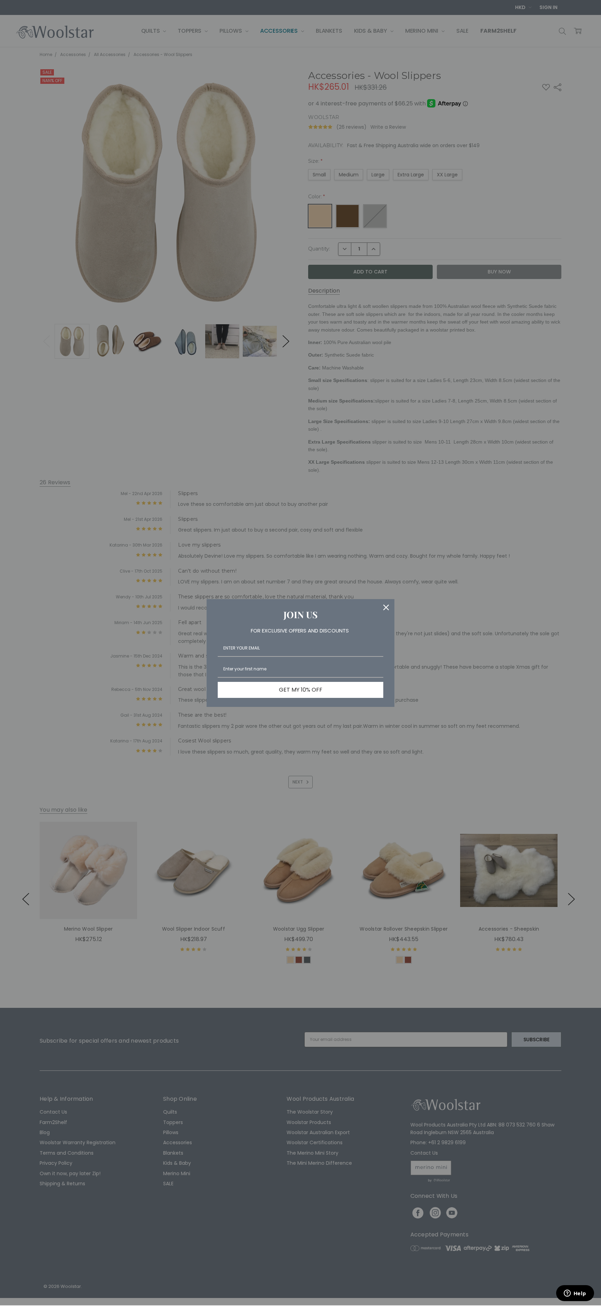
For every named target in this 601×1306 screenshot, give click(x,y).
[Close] (386, 607)
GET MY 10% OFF (300, 690)
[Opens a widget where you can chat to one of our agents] (575, 1294)
